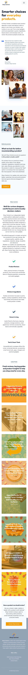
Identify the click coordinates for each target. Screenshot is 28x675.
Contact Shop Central (14, 624)
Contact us (6, 186)
